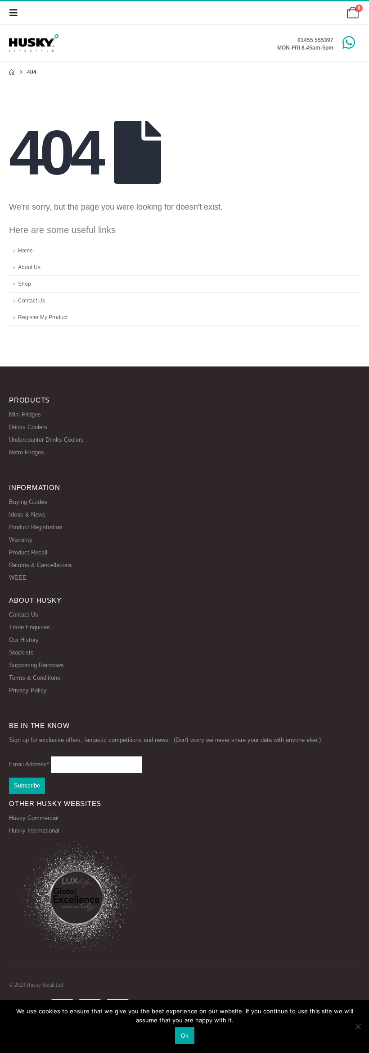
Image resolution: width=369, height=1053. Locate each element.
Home (25, 250)
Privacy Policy (28, 690)
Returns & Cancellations (40, 565)
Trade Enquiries (29, 627)
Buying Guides (28, 502)
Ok (185, 1035)
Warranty (20, 539)
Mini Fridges (25, 414)
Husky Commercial (33, 818)
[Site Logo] (33, 43)
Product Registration (35, 527)
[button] (16, 12)
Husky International (34, 830)
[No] (357, 1026)
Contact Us (31, 300)
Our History (24, 639)
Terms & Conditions (34, 677)
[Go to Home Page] (11, 72)
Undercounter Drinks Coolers (46, 439)
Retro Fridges (26, 452)
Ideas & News (27, 514)
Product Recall (28, 552)
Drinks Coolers (28, 427)
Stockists (21, 652)
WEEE (18, 577)
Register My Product (43, 317)
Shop (24, 284)
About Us (29, 267)
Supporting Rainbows (36, 665)
